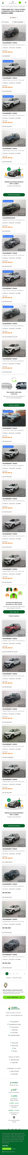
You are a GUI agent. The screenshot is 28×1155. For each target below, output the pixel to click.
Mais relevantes (18, 22)
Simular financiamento (14, 194)
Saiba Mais (5, 1145)
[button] (14, 1062)
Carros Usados (9, 6)
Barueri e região (7, 13)
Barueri (16, 6)
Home (2, 6)
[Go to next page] (24, 973)
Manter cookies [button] (6, 1148)
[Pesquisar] (20, 2)
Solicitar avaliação (14, 405)
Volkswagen (22, 6)
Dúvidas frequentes (14, 616)
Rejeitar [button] (14, 1148)
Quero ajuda (13, 612)
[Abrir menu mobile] (25, 2)
